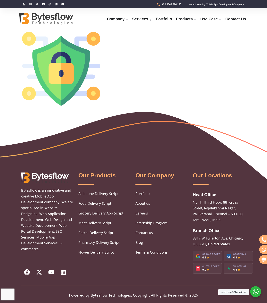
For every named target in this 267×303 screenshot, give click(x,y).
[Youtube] (62, 4)
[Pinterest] (50, 4)
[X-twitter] (37, 4)
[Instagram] (30, 4)
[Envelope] (43, 4)
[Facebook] (24, 4)
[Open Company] (126, 19)
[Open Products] (195, 19)
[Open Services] (150, 19)
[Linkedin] (56, 4)
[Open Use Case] (220, 19)
